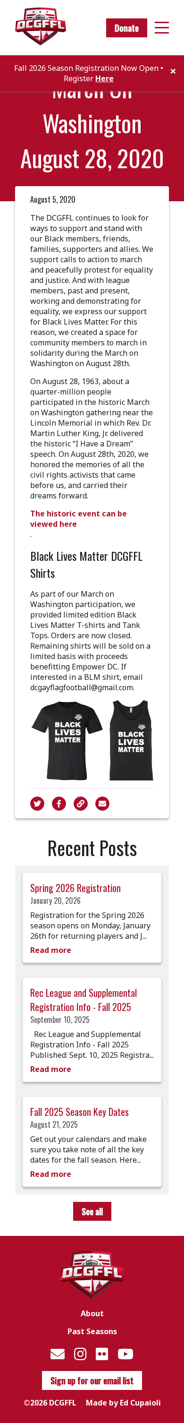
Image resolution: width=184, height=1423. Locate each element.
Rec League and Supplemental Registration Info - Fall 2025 (83, 1000)
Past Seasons (92, 1331)
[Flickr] (102, 1353)
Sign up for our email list (92, 1380)
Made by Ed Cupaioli (123, 1402)
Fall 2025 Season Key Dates (79, 1112)
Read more (50, 950)
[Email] (57, 1353)
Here (104, 78)
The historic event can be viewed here (78, 518)
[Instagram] (80, 1353)
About (92, 1313)
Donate (127, 28)
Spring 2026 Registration (75, 888)
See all (92, 1211)
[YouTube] (125, 1353)
